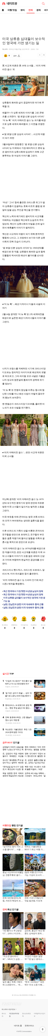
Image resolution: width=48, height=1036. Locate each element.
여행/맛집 (12, 10)
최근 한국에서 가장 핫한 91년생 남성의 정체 (23, 591)
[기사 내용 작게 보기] (40, 56)
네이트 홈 (18, 1026)
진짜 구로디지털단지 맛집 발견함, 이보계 (34, 899)
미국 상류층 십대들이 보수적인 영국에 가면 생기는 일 (24, 599)
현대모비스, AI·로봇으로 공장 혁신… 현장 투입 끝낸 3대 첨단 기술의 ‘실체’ (18, 708)
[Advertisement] (24, 22)
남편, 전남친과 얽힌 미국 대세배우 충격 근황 (23, 604)
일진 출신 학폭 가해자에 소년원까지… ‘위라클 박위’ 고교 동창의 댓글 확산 (13, 983)
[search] (43, 3)
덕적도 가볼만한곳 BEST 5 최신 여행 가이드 (35, 848)
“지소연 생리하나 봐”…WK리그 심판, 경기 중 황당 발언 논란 (13, 958)
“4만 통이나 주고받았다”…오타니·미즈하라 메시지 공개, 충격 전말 (13, 932)
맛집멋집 (8, 699)
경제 (38, 10)
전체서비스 (29, 1026)
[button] (43, 1029)
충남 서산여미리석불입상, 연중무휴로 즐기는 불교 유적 (13, 874)
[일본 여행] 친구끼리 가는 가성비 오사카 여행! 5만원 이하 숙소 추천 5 (34, 874)
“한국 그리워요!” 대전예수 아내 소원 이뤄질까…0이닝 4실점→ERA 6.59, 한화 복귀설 (35, 983)
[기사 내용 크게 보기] (44, 56)
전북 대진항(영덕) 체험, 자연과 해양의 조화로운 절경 (13, 899)
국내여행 (8, 723)
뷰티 (22, 10)
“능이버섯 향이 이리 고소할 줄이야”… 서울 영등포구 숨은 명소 (13, 848)
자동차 (7, 687)
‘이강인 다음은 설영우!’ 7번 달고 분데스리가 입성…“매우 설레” (34, 958)
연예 (30, 10)
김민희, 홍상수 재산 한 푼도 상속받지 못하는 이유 (35, 932)
